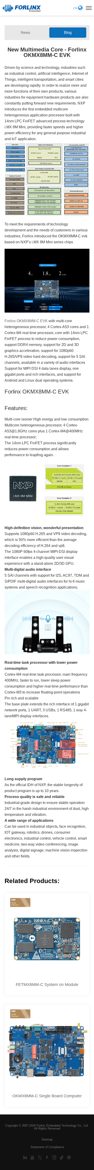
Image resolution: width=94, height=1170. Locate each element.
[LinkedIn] (25, 1157)
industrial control (22, 73)
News (25, 33)
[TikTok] (62, 1157)
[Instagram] (54, 1157)
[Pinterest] (69, 1157)
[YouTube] (32, 1157)
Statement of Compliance (47, 1147)
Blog (68, 33)
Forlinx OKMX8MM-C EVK (26, 321)
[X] (40, 1157)
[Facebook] (47, 1157)
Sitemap (47, 1139)
